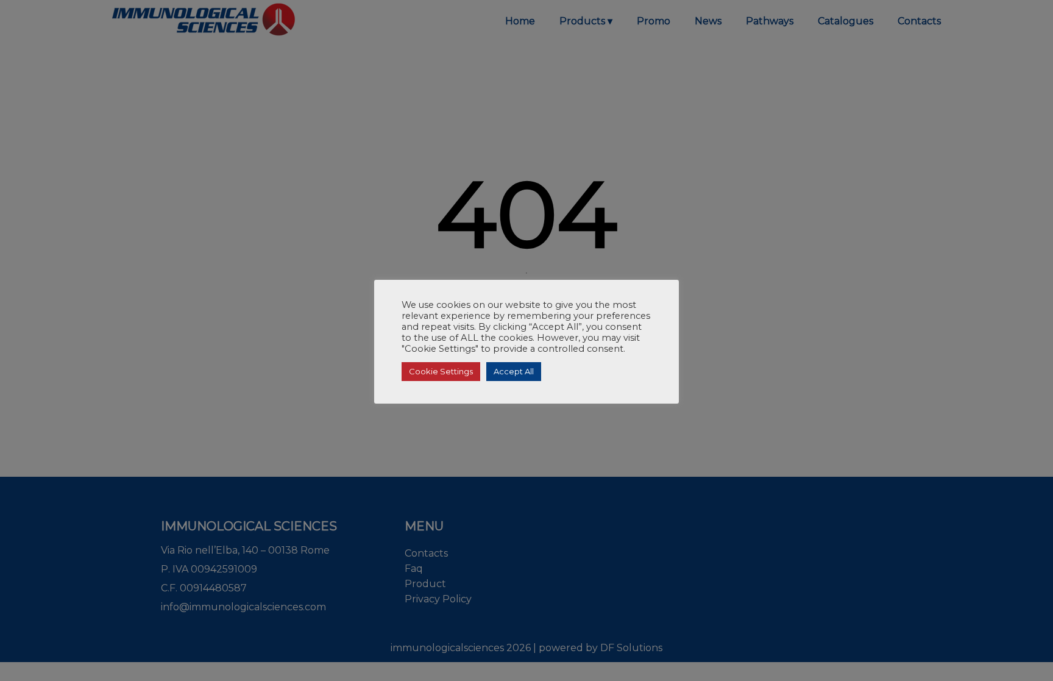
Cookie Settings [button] (441, 371)
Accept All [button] (514, 371)
